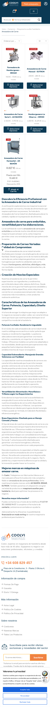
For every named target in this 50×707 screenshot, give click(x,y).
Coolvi (6, 475)
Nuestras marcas (11, 631)
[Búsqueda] (39, 19)
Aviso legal (9, 605)
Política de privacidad (13, 613)
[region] (25, 687)
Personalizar (25, 696)
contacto (5, 507)
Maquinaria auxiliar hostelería (28, 29)
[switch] (45, 680)
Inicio (4, 29)
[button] (45, 4)
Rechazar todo (25, 702)
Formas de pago (11, 584)
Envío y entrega (11, 592)
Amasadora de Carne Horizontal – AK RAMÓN (13, 161)
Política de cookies (12, 609)
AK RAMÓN (35, 483)
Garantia (7, 588)
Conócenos (9, 627)
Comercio (11, 29)
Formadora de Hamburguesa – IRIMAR (13, 70)
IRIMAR (44, 483)
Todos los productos (13, 635)
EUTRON (5, 486)
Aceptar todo (25, 690)
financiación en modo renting (14, 514)
